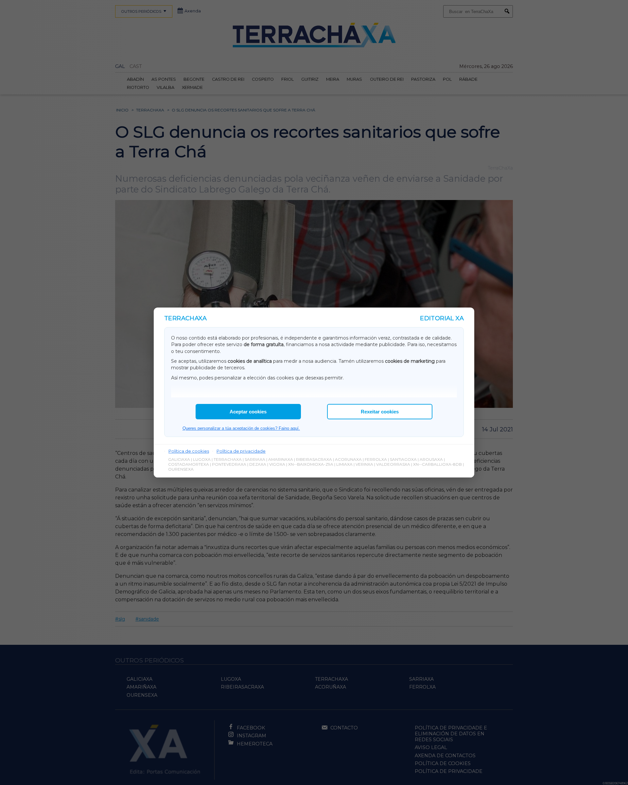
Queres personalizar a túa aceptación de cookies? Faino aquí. (241, 428)
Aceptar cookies (248, 411)
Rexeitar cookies (380, 411)
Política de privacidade (241, 451)
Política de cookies (188, 451)
